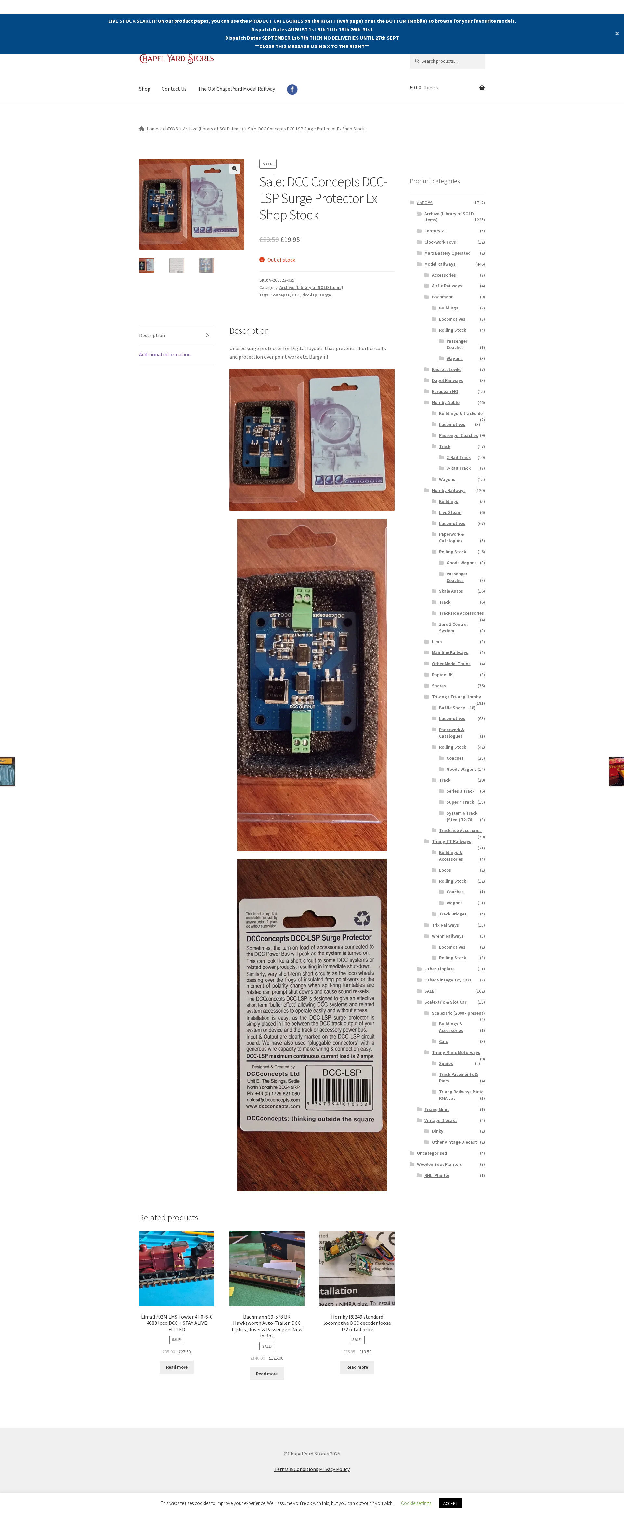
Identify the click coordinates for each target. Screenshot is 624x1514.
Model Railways (440, 264)
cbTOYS (170, 129)
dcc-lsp (309, 295)
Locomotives (452, 319)
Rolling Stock (452, 330)
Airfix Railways (447, 286)
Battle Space (452, 708)
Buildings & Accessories (451, 855)
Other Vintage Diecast (454, 1142)
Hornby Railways (449, 490)
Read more (177, 1367)
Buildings (448, 308)
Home (152, 129)
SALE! (430, 991)
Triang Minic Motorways (456, 1052)
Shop (144, 89)
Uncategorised (432, 1153)
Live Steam (450, 512)
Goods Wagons (462, 563)
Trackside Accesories (460, 830)
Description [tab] (152, 335)
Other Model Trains (451, 663)
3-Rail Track (459, 468)
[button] (234, 169)
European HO (445, 391)
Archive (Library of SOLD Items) (213, 129)
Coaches (455, 758)
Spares (439, 686)
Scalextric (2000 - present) (458, 1013)
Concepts (280, 295)
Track (444, 446)
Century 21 (435, 231)
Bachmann (443, 297)
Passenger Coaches (457, 344)
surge (325, 295)
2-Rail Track (459, 457)
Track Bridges (453, 914)
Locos (445, 870)
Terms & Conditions (296, 1469)
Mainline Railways (450, 652)
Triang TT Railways (451, 841)
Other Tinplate (439, 969)
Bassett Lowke (447, 369)
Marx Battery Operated (447, 253)
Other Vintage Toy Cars (448, 980)
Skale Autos (451, 591)
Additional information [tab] (165, 354)
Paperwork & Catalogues (451, 537)
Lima (437, 642)
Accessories (444, 275)
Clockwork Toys (440, 242)
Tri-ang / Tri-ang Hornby (456, 697)
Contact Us (174, 89)
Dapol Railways (447, 380)
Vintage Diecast (440, 1120)
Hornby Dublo (446, 402)
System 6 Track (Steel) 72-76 (462, 816)
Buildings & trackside (461, 413)
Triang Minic (436, 1109)
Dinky (437, 1131)
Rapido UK (442, 675)
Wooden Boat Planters (439, 1164)
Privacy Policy (334, 1469)
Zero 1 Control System (453, 627)
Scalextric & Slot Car (445, 1002)
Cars (443, 1041)
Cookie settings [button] (416, 1503)
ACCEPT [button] (450, 1503)
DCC (296, 295)
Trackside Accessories (461, 613)
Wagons (455, 358)
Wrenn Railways (448, 936)
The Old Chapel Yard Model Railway (236, 89)
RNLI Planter (436, 1175)
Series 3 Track (460, 791)
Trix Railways (445, 925)
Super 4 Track (460, 802)
